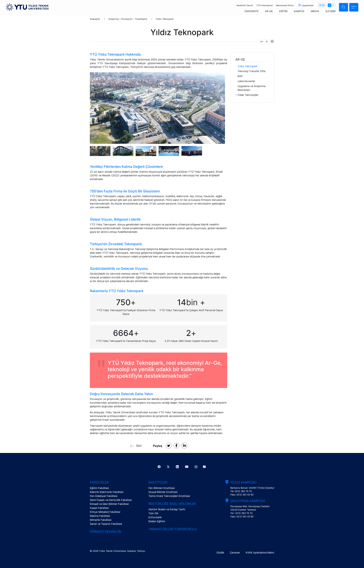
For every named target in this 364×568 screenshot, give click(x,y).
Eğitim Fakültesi (99, 488)
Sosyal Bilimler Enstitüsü (162, 491)
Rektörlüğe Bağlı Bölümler (172, 504)
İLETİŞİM (330, 11)
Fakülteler (99, 482)
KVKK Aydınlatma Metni (260, 552)
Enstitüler (157, 482)
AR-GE (269, 11)
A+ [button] (261, 41)
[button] (271, 41)
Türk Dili (153, 513)
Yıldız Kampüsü (243, 482)
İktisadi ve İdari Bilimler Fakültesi (109, 503)
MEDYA (315, 11)
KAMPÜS (299, 11)
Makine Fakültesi (100, 515)
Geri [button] (139, 445)
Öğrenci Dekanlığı (105, 531)
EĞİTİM (283, 11)
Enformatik (155, 517)
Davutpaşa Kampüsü (247, 501)
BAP (240, 76)
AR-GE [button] (240, 59)
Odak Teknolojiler (248, 94)
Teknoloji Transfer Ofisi (251, 71)
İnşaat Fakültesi (99, 507)
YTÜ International (264, 5)
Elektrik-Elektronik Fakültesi (106, 491)
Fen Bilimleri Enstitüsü (161, 488)
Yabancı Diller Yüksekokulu (172, 529)
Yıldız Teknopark (248, 66)
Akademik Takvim (244, 5)
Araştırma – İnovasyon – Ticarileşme (127, 18)
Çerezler (235, 552)
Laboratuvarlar (246, 81)
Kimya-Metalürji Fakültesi (105, 511)
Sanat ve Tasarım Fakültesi (106, 523)
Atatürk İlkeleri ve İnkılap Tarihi (166, 509)
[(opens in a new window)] (168, 445)
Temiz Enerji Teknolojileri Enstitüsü (169, 495)
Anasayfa (95, 18)
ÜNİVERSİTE (251, 11)
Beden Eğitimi (156, 521)
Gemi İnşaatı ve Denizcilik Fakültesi (111, 499)
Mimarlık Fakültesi (100, 519)
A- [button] (267, 41)
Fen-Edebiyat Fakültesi (103, 495)
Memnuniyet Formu (285, 5)
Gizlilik (220, 552)
